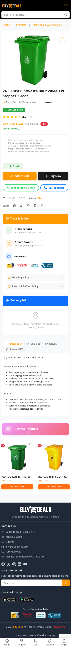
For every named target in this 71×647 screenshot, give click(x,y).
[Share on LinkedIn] (35, 205)
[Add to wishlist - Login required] (30, 444)
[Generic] (48, 102)
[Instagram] (14, 564)
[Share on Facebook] (14, 205)
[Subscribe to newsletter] (66, 583)
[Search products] (66, 14)
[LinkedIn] (19, 564)
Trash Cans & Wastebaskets (20, 102)
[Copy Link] (42, 205)
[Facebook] (3, 564)
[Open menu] (66, 6)
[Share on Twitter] (21, 205)
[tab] (13, 344)
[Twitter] (8, 564)
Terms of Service (38, 635)
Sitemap (51, 635)
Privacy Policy (22, 635)
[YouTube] (25, 564)
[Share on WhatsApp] (28, 205)
